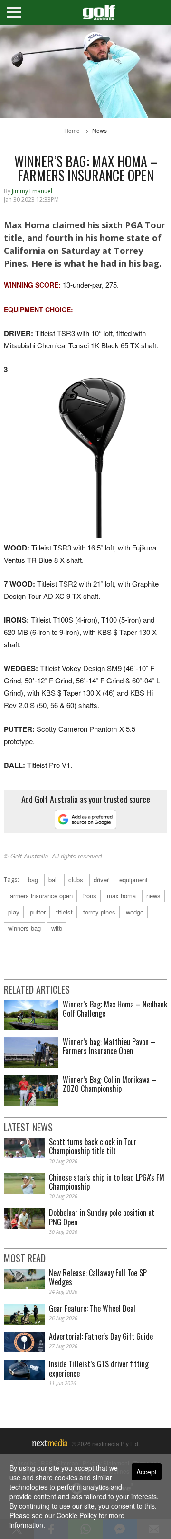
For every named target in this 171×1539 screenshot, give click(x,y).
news (153, 895)
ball (53, 879)
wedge (134, 911)
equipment (133, 879)
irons (89, 895)
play (13, 911)
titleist (64, 911)
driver (101, 879)
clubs (75, 879)
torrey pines (99, 911)
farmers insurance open (40, 895)
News (99, 130)
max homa (121, 895)
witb (56, 928)
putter (38, 911)
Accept (146, 1471)
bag (33, 879)
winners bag (24, 928)
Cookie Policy (77, 1515)
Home (72, 130)
